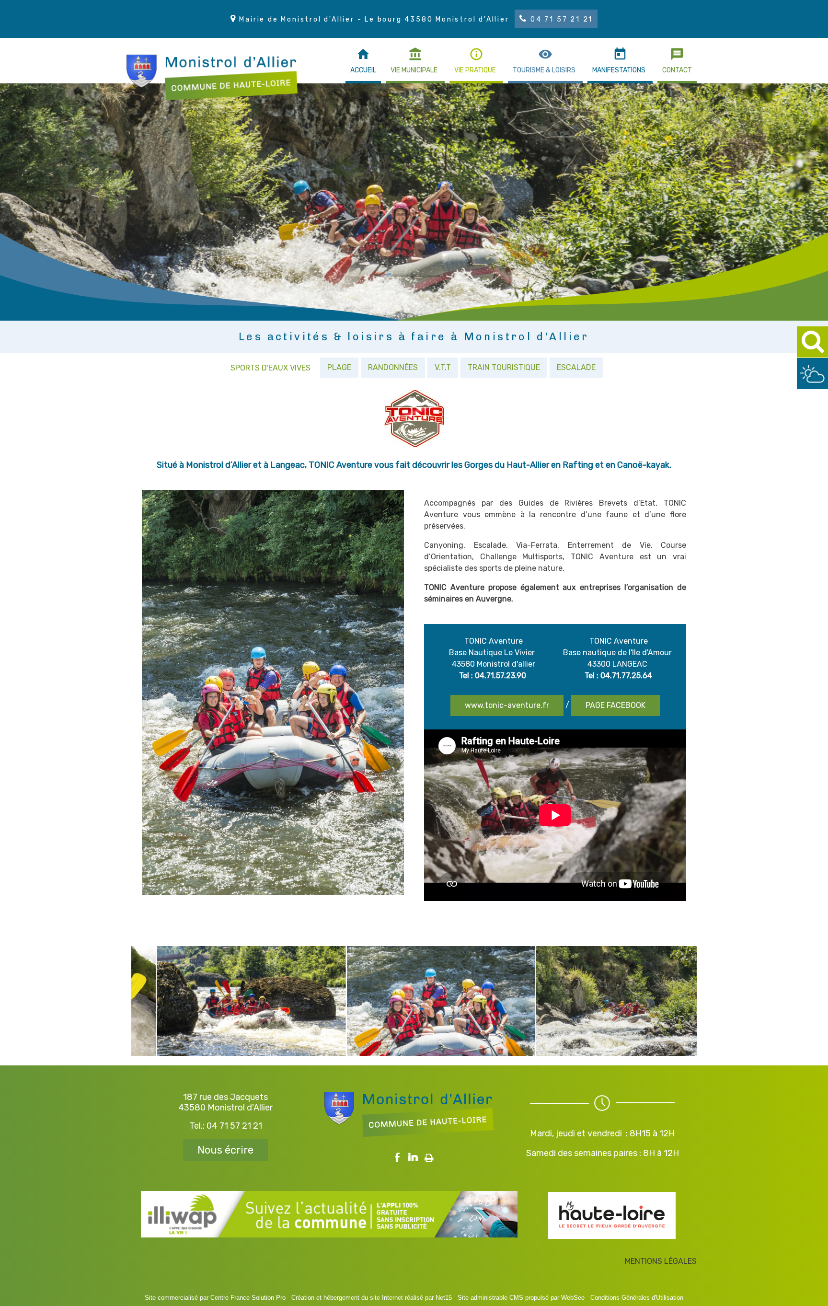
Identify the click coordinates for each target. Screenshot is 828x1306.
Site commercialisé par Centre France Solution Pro (215, 1297)
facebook (397, 1156)
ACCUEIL (363, 70)
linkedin (413, 1156)
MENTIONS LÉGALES (661, 1261)
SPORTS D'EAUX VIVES (270, 367)
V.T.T (443, 367)
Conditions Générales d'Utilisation (636, 1297)
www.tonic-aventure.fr (507, 705)
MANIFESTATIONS (618, 70)
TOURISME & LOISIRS (544, 70)
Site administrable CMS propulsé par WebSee (521, 1297)
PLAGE (339, 367)
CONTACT (677, 70)
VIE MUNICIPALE (414, 70)
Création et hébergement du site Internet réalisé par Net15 (371, 1297)
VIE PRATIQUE (475, 70)
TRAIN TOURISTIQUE (504, 367)
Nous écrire (225, 1150)
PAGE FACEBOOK (615, 705)
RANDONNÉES (393, 367)
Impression (429, 1155)
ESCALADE (576, 367)
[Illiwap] (329, 1234)
